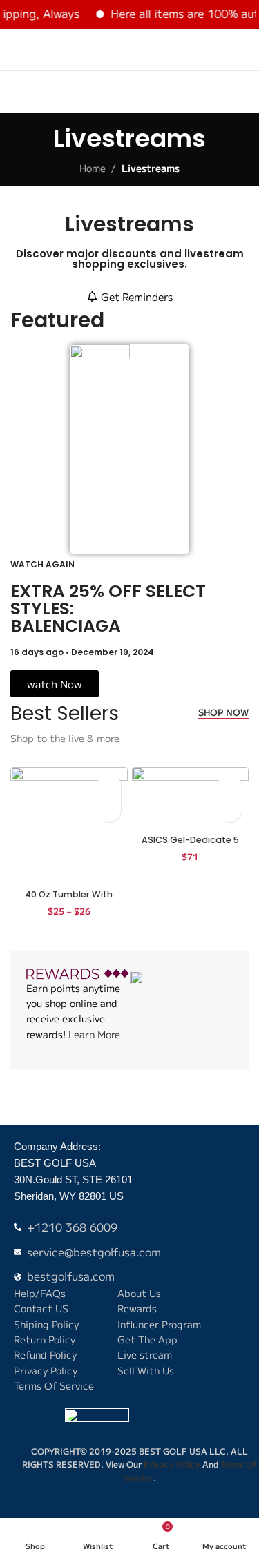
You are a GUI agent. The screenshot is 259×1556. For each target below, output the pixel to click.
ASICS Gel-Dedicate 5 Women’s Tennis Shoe (190, 845)
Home (92, 168)
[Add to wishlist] (109, 786)
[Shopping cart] (243, 50)
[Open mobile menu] (15, 50)
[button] (230, 810)
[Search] (218, 50)
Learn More (94, 1034)
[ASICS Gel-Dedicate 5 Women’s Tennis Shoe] (190, 798)
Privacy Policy (172, 1464)
